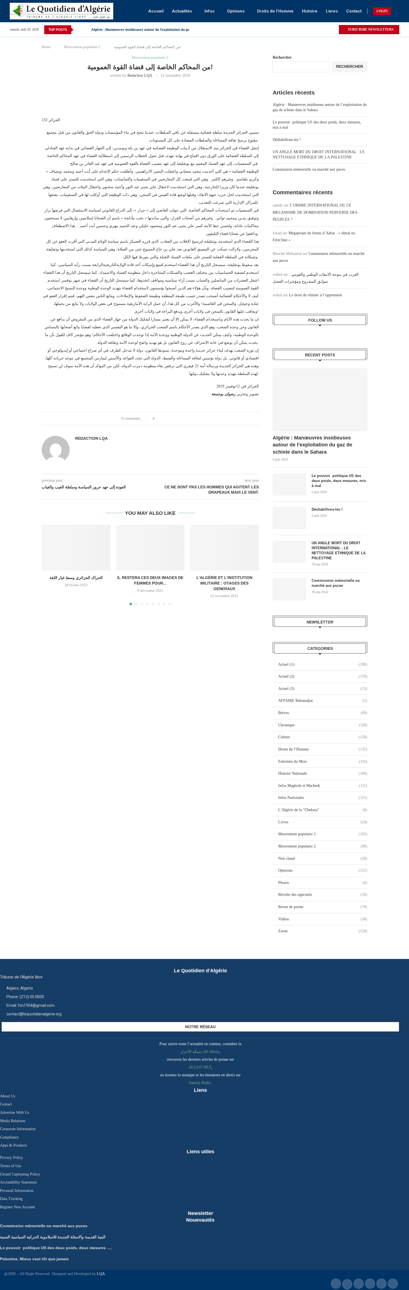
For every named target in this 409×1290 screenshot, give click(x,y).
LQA (100, 1274)
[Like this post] (157, 418)
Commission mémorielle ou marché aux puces (309, 169)
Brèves (322, 713)
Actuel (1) (322, 664)
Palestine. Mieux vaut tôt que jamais (119, 30)
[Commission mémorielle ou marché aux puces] (289, 589)
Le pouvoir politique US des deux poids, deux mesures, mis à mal (339, 481)
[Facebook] (328, 30)
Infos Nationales (322, 798)
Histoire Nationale (322, 773)
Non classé (322, 858)
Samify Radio (200, 1083)
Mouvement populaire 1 (322, 834)
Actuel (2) (322, 676)
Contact (354, 11)
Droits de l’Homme (275, 11)
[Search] (396, 11)
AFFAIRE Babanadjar (322, 701)
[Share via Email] (179, 418)
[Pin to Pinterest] (174, 418)
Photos (322, 883)
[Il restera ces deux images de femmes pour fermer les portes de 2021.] (150, 547)
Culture (322, 737)
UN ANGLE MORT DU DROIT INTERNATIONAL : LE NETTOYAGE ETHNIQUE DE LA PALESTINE (339, 550)
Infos (209, 11)
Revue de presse (322, 907)
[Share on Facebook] (164, 418)
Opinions (236, 11)
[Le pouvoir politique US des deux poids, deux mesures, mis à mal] (289, 484)
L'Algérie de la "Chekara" (322, 810)
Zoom (322, 931)
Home (46, 47)
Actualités (182, 11)
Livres (332, 11)
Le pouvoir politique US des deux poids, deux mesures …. (56, 1248)
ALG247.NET (200, 1067)
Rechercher (282, 57)
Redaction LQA (139, 75)
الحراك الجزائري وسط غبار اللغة (76, 578)
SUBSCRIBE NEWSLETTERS (370, 29)
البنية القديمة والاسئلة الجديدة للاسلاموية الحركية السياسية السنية (52, 1237)
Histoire (309, 11)
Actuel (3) (322, 689)
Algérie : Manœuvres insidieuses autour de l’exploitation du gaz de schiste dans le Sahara (312, 444)
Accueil (156, 11)
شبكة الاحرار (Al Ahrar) (199, 1052)
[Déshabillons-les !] (289, 518)
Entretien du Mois (322, 761)
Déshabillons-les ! (287, 140)
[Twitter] (334, 30)
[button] (79, 29)
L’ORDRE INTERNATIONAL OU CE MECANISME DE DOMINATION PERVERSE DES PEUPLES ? (315, 212)
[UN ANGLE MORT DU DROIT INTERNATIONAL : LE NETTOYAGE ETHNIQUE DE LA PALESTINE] (289, 552)
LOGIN (382, 11)
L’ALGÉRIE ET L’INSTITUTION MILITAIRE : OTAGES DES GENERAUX (224, 583)
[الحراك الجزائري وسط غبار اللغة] (76, 547)
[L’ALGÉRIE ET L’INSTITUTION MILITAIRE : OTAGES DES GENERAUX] (224, 547)
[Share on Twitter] (169, 418)
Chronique (322, 725)
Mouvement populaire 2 (82, 47)
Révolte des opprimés (322, 895)
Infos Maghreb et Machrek (322, 786)
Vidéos (322, 919)
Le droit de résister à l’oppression (315, 295)
